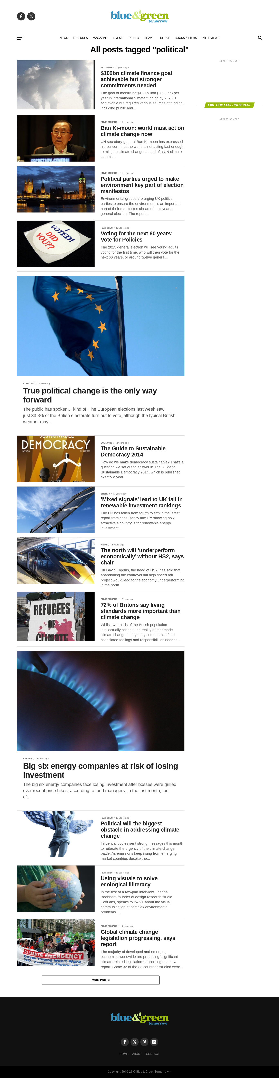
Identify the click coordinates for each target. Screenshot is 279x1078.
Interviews (210, 37)
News (64, 37)
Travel (149, 37)
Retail (165, 37)
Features (80, 37)
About (137, 1054)
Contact (153, 1054)
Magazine (100, 37)
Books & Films (186, 37)
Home (123, 1054)
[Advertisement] (229, 81)
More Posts (101, 979)
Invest (118, 37)
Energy (134, 37)
